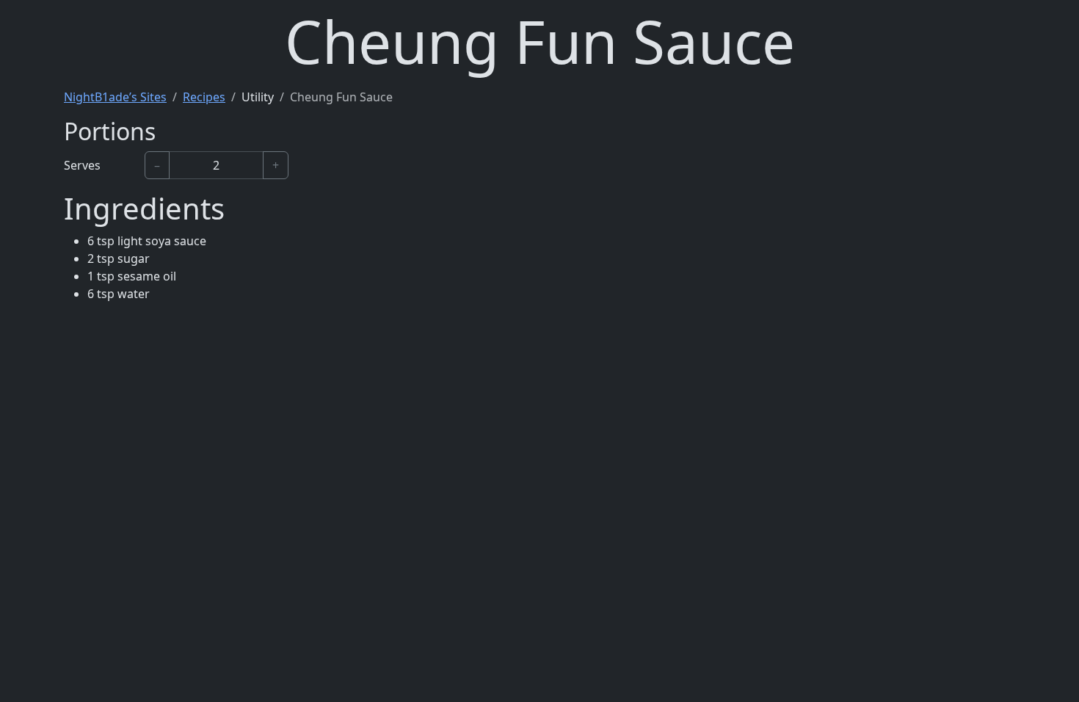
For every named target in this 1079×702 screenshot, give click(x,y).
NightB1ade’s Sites (115, 97)
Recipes (204, 97)
